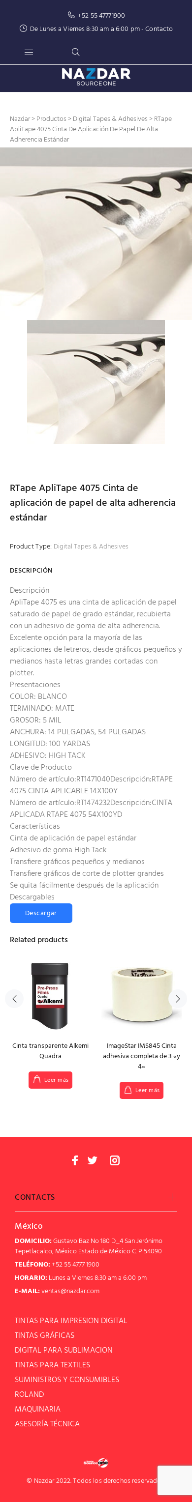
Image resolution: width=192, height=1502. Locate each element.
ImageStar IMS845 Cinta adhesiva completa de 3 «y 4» (141, 1056)
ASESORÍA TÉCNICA (47, 1424)
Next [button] (177, 998)
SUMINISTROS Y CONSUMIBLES (67, 1380)
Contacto (159, 29)
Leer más (56, 1080)
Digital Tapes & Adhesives (91, 546)
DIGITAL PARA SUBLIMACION (64, 1350)
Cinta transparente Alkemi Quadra (50, 1051)
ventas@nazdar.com (70, 1291)
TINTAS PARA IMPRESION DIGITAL (71, 1321)
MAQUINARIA (38, 1409)
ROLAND (29, 1394)
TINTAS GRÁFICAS (44, 1335)
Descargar (41, 913)
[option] (96, 233)
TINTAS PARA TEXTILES (52, 1365)
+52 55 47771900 (101, 16)
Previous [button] (14, 998)
